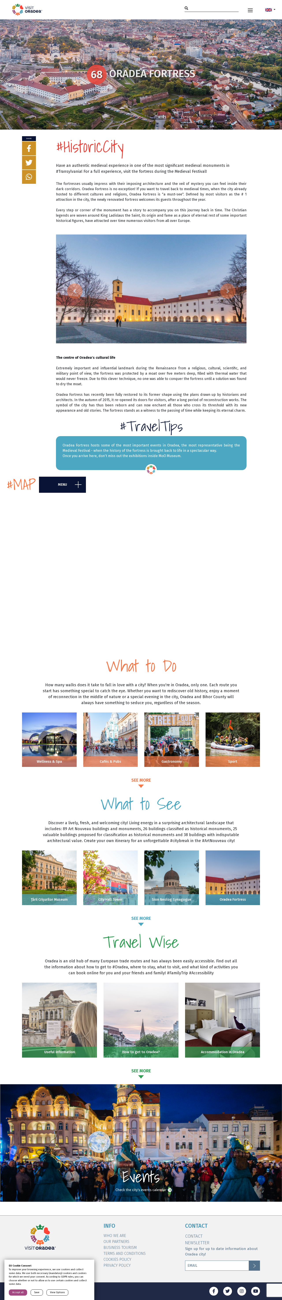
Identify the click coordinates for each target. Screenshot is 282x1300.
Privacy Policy (117, 1265)
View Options (57, 1292)
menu (62, 484)
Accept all (18, 1292)
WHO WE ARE (115, 1235)
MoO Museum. (170, 456)
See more (141, 780)
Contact (193, 1236)
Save (36, 1292)
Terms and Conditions (125, 1253)
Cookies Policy (117, 1259)
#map (21, 485)
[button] (270, 10)
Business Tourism (120, 1247)
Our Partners (116, 1241)
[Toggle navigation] (250, 10)
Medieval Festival (77, 450)
